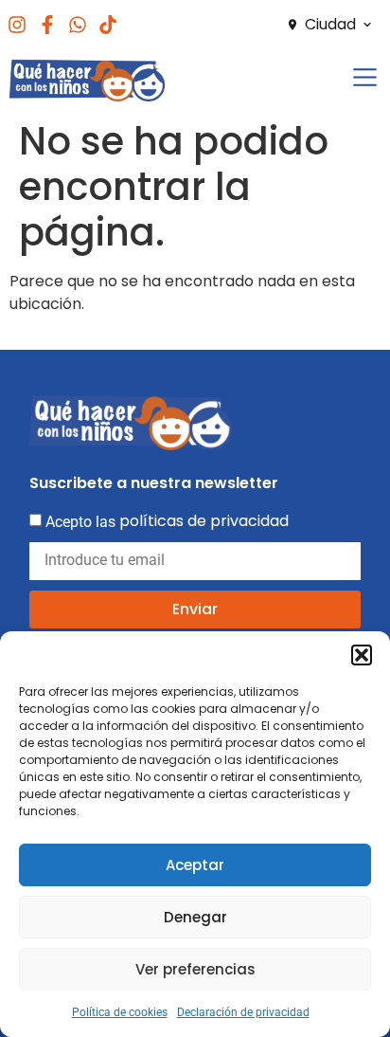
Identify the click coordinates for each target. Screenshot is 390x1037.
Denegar (195, 917)
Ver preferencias (195, 969)
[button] (361, 655)
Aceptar (195, 865)
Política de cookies (120, 1012)
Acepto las (167, 521)
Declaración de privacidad (243, 1012)
